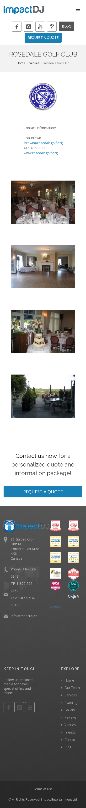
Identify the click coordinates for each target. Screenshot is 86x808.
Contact (70, 739)
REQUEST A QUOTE (43, 37)
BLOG (66, 26)
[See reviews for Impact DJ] (73, 585)
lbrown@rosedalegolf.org (43, 143)
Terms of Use (43, 789)
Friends (70, 732)
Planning (70, 702)
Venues (34, 63)
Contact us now (36, 455)
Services (70, 695)
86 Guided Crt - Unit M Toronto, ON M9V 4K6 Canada (25, 549)
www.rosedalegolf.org (41, 153)
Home (21, 63)
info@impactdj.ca (24, 616)
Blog (67, 747)
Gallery (69, 710)
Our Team (72, 687)
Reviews (70, 717)
